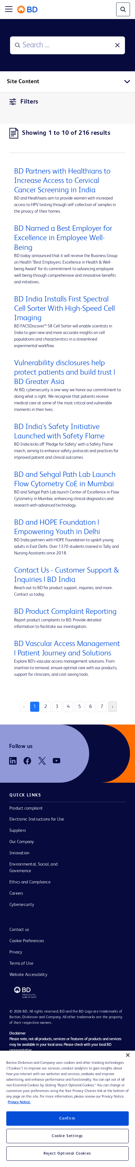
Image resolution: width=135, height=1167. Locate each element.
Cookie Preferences (26, 941)
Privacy (16, 952)
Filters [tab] (29, 102)
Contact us (19, 929)
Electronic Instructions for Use (36, 819)
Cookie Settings (67, 1136)
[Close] (128, 1055)
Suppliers (17, 830)
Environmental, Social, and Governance (33, 867)
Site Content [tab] (23, 81)
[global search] (123, 9)
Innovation (19, 853)
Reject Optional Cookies (67, 1153)
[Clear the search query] (117, 45)
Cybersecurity (21, 904)
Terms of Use (21, 963)
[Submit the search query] (17, 45)
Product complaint (26, 808)
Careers (16, 893)
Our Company (21, 842)
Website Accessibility (28, 974)
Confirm (67, 1118)
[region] (67, 1109)
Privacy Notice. (19, 1102)
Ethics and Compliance (30, 882)
